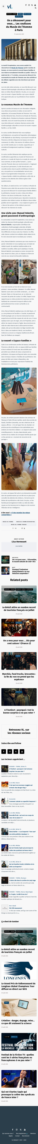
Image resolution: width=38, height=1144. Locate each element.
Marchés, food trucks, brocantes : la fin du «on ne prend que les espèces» (19, 677)
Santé (6, 1002)
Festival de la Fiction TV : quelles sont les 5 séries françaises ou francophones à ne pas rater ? (17, 1057)
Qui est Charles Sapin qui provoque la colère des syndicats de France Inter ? (18, 1095)
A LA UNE (12, 783)
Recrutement (25, 1136)
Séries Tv (18, 622)
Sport (15, 965)
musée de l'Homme (8, 521)
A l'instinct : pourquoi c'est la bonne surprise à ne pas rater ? (19, 711)
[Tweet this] (24, 528)
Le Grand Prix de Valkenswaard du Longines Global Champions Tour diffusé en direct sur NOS (18, 986)
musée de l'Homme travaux (19, 524)
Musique (23, 878)
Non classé (27, 14)
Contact (17, 1136)
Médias (18, 813)
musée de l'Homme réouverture (26, 521)
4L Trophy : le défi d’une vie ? (18, 894)
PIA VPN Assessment (15, 908)
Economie (12, 799)
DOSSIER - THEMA (11, 14)
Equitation (8, 965)
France (20, 14)
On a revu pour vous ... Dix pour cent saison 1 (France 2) (19, 642)
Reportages (19, 16)
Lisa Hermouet (19, 541)
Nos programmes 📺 (22, 1133)
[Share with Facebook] (22, 528)
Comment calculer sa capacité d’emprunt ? (22, 801)
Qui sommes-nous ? (8, 1133)
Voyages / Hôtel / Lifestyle (24, 589)
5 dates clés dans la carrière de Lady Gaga (22, 880)
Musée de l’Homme (17, 68)
